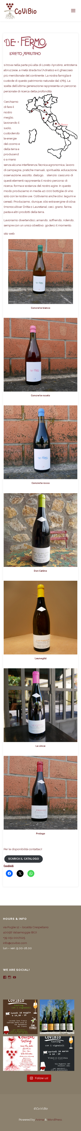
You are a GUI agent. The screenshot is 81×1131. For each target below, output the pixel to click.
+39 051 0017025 (14, 937)
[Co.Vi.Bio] (20, 11)
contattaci (35, 849)
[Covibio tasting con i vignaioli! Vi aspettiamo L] (20, 1017)
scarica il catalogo (23, 858)
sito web (9, 233)
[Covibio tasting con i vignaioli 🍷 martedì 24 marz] (57, 1053)
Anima (39, 1119)
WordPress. (54, 1119)
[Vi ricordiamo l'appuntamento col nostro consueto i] (20, 1053)
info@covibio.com (15, 943)
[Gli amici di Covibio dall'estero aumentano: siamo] (57, 1017)
